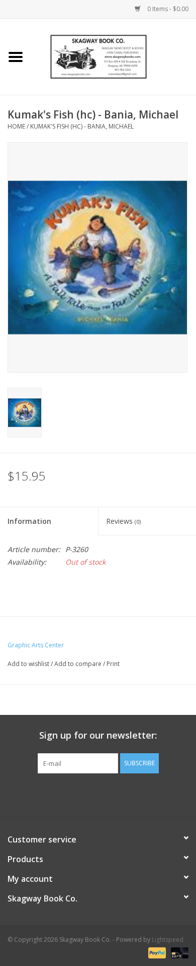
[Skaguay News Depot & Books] (113, 56)
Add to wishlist (28, 663)
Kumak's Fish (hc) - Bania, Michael (82, 126)
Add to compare (78, 663)
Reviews (123, 521)
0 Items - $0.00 (167, 9)
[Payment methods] (156, 952)
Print (113, 663)
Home (16, 126)
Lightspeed (167, 939)
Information (29, 521)
